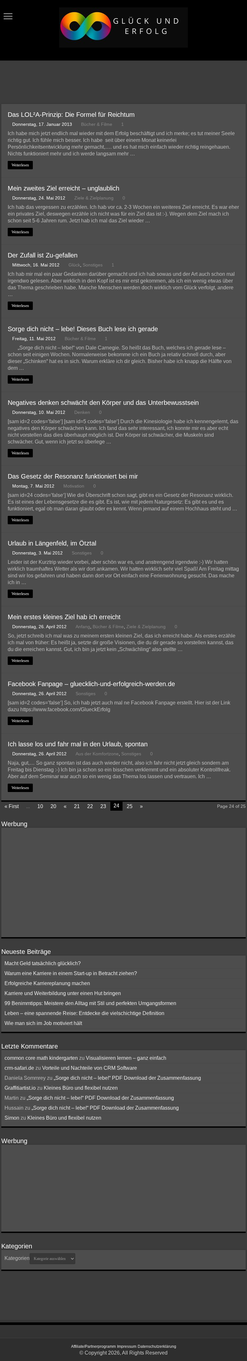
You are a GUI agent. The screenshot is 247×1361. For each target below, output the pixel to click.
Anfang (83, 626)
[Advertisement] (123, 83)
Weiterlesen (20, 165)
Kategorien (17, 1258)
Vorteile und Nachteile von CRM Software (89, 1068)
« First (12, 806)
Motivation (73, 486)
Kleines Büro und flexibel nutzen (81, 1088)
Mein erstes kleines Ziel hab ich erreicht (64, 616)
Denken (82, 412)
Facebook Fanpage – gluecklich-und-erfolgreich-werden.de (91, 683)
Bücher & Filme (96, 124)
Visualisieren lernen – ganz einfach (126, 1058)
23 (103, 806)
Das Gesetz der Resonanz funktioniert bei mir (73, 476)
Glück (74, 265)
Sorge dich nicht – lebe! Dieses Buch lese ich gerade (83, 328)
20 (53, 806)
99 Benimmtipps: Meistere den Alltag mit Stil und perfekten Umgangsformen (90, 1003)
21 (77, 806)
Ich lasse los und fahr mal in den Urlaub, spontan (78, 744)
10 (40, 806)
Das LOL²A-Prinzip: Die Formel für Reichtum (71, 114)
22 (90, 806)
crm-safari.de (19, 1068)
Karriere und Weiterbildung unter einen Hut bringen (63, 993)
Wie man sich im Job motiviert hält (43, 1023)
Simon (12, 1118)
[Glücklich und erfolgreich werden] (123, 26)
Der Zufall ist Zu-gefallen (43, 255)
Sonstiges (93, 265)
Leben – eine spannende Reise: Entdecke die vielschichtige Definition (84, 1013)
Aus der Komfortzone (97, 753)
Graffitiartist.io (20, 1088)
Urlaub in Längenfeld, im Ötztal (52, 543)
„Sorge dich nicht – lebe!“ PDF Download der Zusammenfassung (127, 1078)
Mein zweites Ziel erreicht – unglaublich (63, 188)
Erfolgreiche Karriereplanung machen (47, 983)
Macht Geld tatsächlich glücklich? (43, 963)
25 (130, 806)
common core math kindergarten (41, 1058)
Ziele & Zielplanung (94, 198)
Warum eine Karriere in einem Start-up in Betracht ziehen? (71, 973)
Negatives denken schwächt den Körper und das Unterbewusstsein (103, 402)
